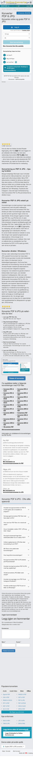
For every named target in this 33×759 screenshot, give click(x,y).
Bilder (22, 691)
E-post (18, 642)
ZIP (19, 226)
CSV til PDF (6, 697)
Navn (4, 642)
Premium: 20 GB (26, 30)
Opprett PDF (6, 694)
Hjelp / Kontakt (6, 751)
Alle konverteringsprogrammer (11, 429)
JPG (23, 155)
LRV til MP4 (21, 720)
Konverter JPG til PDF (24, 13)
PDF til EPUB (22, 703)
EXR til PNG (21, 723)
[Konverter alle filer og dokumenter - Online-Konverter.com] (14, 2)
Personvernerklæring (10, 70)
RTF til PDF (6, 703)
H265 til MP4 (6, 720)
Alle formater (16, 751)
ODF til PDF (6, 706)
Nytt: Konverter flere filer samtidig (13, 46)
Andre (5, 691)
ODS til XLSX (22, 706)
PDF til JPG (21, 700)
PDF (16, 151)
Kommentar (5, 628)
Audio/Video (13, 691)
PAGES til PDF (22, 694)
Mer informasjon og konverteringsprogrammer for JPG (13, 491)
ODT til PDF (21, 697)
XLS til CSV (6, 709)
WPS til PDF (21, 709)
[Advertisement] (16, 99)
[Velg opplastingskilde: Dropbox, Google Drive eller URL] (28, 27)
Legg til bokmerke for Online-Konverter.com (14, 734)
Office (29, 691)
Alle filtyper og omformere (17, 712)
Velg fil (16, 27)
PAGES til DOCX (7, 700)
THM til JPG (6, 723)
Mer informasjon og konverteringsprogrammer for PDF (13, 462)
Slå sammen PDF (9, 427)
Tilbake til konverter (16, 378)
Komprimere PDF (22, 413)
